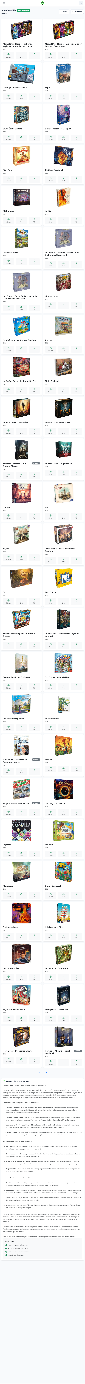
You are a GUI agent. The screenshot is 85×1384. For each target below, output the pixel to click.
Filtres (65, 12)
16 (46, 1072)
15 (44, 1072)
